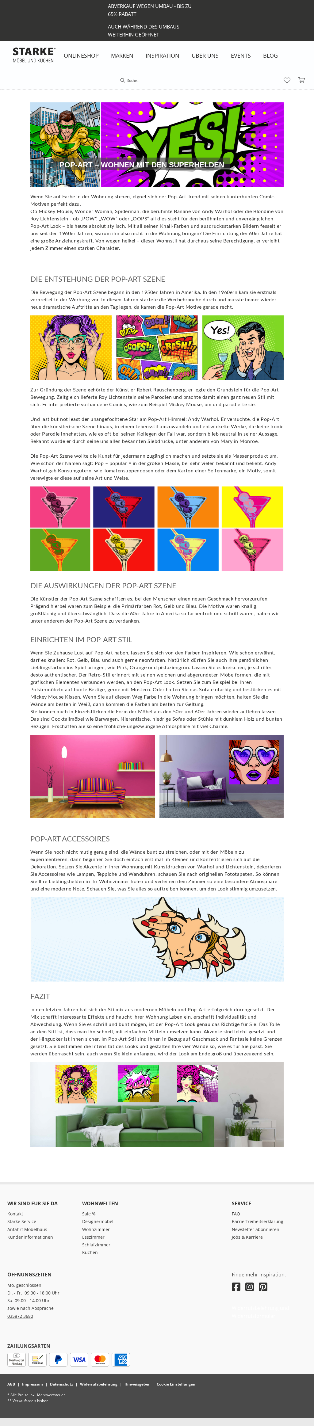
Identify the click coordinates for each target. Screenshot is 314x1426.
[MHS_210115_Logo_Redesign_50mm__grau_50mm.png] (34, 55)
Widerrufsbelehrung (98, 1384)
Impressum (32, 1384)
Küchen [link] (90, 1252)
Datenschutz (61, 1384)
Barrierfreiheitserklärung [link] (257, 1221)
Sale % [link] (89, 1214)
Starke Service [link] (21, 1221)
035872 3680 (20, 1316)
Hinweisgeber (137, 1384)
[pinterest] (263, 1286)
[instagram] (249, 1286)
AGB (11, 1384)
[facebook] (236, 1286)
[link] (81, 55)
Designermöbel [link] (97, 1221)
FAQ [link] (236, 1214)
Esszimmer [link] (93, 1237)
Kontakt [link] (15, 1214)
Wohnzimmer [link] (96, 1229)
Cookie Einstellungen (176, 1384)
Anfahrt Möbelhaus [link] (27, 1229)
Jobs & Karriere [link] (247, 1237)
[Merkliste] (287, 80)
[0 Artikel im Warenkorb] (302, 80)
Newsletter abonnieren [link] (255, 1229)
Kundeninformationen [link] (30, 1237)
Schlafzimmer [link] (96, 1245)
